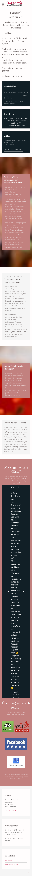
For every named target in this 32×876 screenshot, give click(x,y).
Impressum (8, 861)
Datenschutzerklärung (11, 864)
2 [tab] (15, 698)
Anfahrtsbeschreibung (13, 149)
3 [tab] (17, 698)
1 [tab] (13, 698)
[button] (8, 591)
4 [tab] (19, 698)
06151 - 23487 (12, 810)
